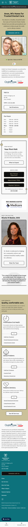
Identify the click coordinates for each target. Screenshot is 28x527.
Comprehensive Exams (9, 342)
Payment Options (14, 185)
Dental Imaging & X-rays (9, 406)
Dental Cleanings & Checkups (11, 339)
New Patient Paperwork (14, 174)
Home (3, 478)
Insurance (4, 495)
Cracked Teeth (7, 373)
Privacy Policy (4, 507)
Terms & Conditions (12, 507)
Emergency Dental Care (9, 376)
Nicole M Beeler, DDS (11, 218)
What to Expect (14, 162)
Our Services (5, 481)
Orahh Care (23, 507)
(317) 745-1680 (11, 102)
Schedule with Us (14, 33)
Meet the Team (14, 263)
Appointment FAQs (14, 180)
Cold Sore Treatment (9, 337)
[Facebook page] (2, 499)
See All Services (14, 413)
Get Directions (14, 107)
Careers (18, 507)
